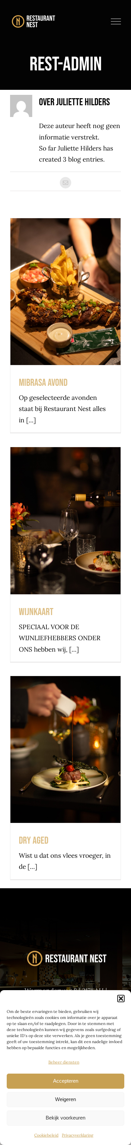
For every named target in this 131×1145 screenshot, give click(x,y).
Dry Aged (66, 737)
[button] (121, 998)
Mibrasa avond (66, 279)
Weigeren (65, 1099)
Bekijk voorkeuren (65, 1118)
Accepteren (65, 1081)
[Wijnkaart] (65, 520)
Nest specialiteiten (65, 305)
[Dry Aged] (65, 749)
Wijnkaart (66, 508)
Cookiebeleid (46, 1135)
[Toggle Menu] (116, 21)
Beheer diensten (63, 1062)
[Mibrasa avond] (65, 291)
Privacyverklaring (77, 1135)
